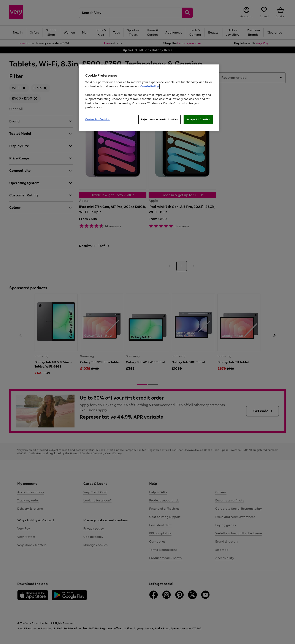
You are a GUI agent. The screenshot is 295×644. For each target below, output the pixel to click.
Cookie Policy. (149, 86)
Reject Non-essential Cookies (159, 119)
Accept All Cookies (198, 119)
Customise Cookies (97, 119)
